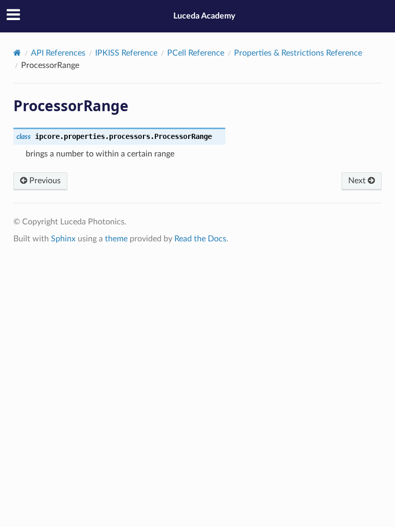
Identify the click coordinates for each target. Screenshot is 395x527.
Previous (44, 181)
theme (116, 239)
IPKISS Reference (126, 53)
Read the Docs (200, 239)
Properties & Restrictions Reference (298, 53)
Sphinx (63, 239)
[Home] (17, 52)
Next (358, 181)
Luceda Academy (204, 16)
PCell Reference (195, 53)
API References (58, 53)
